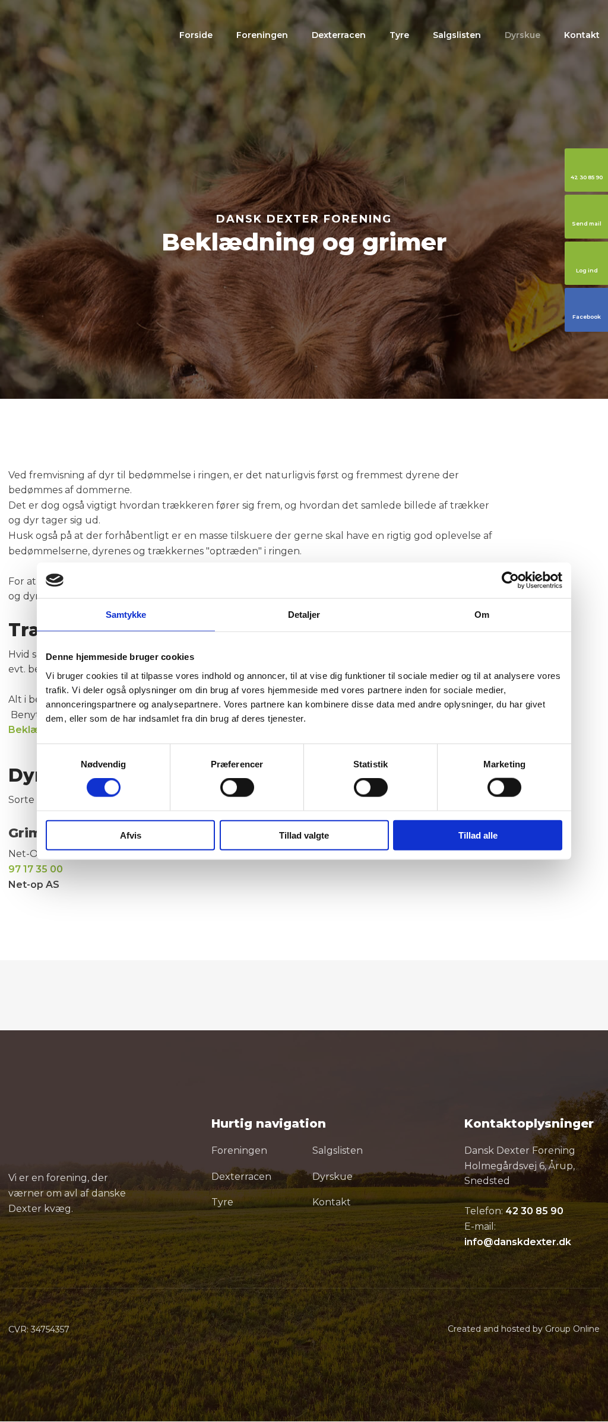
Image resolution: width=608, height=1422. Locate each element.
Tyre (399, 35)
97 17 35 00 (35, 869)
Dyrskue (522, 35)
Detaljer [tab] (304, 615)
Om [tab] (481, 615)
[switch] (237, 787)
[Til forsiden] (85, 37)
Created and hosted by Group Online (524, 1328)
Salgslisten (457, 35)
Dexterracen (339, 35)
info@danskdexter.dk (517, 1242)
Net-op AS (33, 884)
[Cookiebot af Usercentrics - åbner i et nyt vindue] (510, 580)
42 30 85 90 (534, 1211)
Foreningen (262, 35)
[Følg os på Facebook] (19, 1247)
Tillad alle (478, 835)
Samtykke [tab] (126, 615)
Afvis (130, 835)
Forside (196, 35)
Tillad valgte (304, 835)
